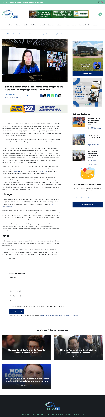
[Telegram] (56, 96)
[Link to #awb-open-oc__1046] (100, 14)
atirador (93, 142)
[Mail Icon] (52, 402)
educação (90, 161)
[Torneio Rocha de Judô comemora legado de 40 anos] (79, 118)
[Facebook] (41, 96)
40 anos (93, 127)
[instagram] (102, 2)
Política (30, 356)
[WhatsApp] (52, 96)
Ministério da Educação (94, 163)
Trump (89, 145)
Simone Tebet (17, 97)
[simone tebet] (35, 39)
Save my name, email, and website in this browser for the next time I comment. (37, 306)
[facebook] (96, 2)
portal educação (92, 164)
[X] (45, 96)
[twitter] (99, 2)
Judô (94, 128)
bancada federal (9, 96)
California (90, 144)
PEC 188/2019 (42, 171)
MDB (11, 97)
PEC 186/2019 (16, 171)
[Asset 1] (10, 10)
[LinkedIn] (49, 96)
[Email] (60, 96)
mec (94, 161)
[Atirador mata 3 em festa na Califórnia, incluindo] (79, 135)
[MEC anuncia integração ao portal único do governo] (79, 151)
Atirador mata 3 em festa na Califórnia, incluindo (94, 138)
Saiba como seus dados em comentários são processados (58, 315)
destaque (90, 128)
